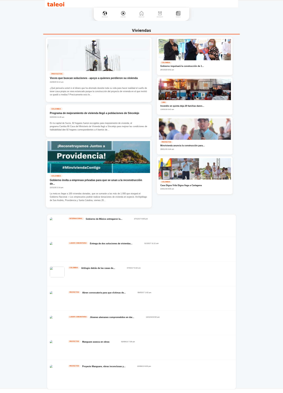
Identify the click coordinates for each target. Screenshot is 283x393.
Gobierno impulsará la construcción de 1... (182, 66)
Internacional (76, 218)
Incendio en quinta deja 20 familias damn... (182, 106)
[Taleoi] (55, 4)
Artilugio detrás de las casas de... (98, 268)
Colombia (56, 109)
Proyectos (57, 74)
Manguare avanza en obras (95, 342)
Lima (164, 102)
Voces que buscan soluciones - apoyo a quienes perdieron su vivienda (94, 78)
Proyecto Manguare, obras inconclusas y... (103, 366)
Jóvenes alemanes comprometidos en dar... (112, 317)
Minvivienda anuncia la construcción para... (182, 145)
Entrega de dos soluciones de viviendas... (111, 243)
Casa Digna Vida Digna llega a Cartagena (181, 185)
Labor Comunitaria (78, 243)
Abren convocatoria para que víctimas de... (104, 292)
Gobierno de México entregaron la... (104, 219)
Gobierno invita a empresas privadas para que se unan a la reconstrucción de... (96, 182)
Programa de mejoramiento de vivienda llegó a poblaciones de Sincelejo (94, 113)
